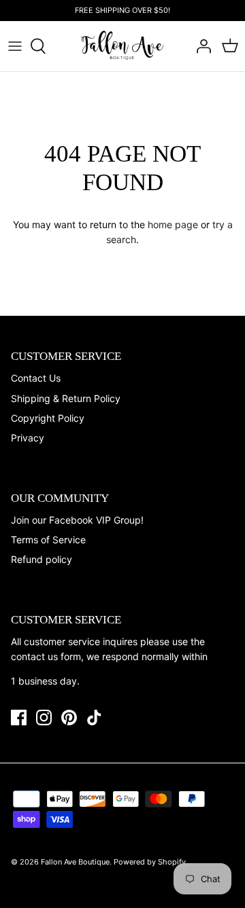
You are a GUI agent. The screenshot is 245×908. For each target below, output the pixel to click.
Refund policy (41, 559)
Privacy (27, 437)
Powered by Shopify (150, 862)
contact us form (46, 656)
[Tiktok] (94, 717)
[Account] (200, 46)
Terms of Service (48, 539)
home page (173, 224)
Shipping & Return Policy (65, 398)
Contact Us (36, 378)
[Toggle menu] (15, 46)
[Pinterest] (69, 717)
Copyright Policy (47, 418)
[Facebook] (19, 717)
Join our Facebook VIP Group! (77, 520)
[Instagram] (44, 717)
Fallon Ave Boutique (75, 862)
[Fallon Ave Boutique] (122, 46)
